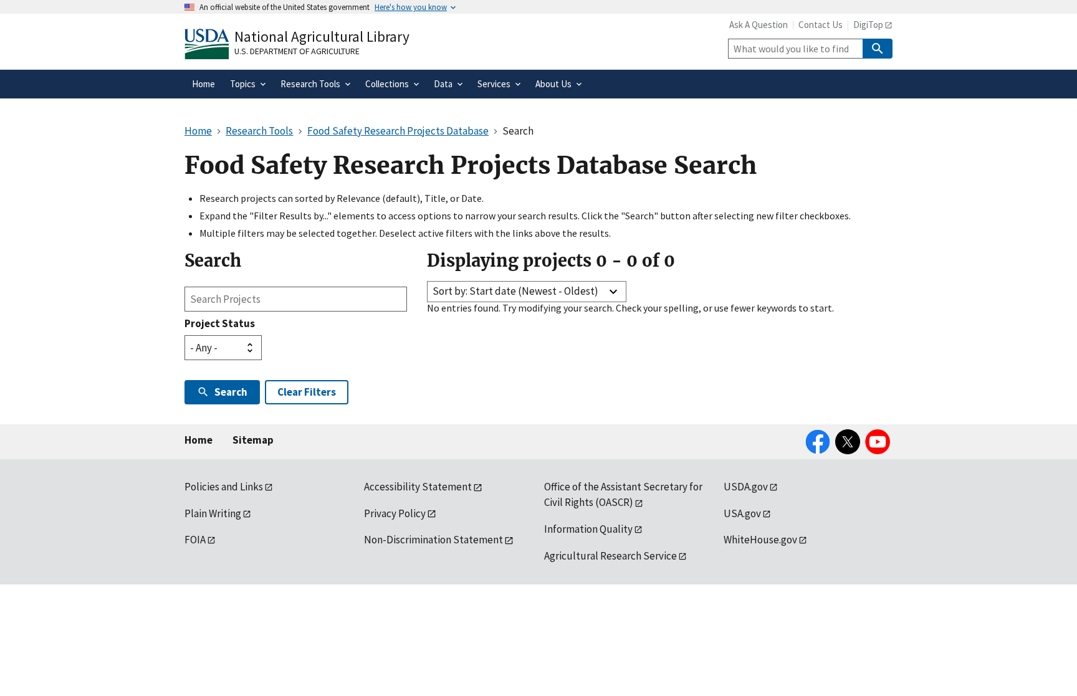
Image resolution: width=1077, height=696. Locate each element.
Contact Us (820, 25)
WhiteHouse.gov (760, 539)
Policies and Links (223, 486)
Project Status (219, 323)
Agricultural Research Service (610, 556)
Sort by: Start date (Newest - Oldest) (515, 291)
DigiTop (868, 25)
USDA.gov (746, 486)
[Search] (878, 49)
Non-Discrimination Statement (433, 539)
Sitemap (253, 440)
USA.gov (742, 513)
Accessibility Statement (418, 486)
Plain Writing (212, 513)
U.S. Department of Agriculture (297, 51)
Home (198, 440)
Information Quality (588, 529)
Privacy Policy (395, 513)
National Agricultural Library (321, 36)
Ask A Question (758, 25)
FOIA (195, 539)
